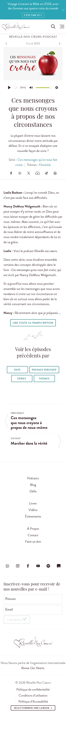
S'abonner (14, 620)
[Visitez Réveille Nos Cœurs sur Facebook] (28, 566)
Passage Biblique (44, 370)
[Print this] (55, 173)
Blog (33, 484)
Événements (33, 516)
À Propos (33, 528)
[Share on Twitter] (28, 173)
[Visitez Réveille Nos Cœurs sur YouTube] (38, 566)
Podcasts (33, 478)
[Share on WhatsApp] (19, 173)
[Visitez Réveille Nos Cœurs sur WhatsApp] (7, 566)
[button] (61, 26)
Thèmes (44, 378)
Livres (33, 503)
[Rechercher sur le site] (53, 26)
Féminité (45, 164)
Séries (21, 378)
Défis (33, 491)
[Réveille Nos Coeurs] (16, 26)
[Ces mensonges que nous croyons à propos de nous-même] (6, 43)
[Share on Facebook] (11, 173)
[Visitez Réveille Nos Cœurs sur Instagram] (17, 566)
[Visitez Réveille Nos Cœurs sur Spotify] (48, 566)
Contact (33, 535)
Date (17, 370)
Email (9, 609)
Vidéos (33, 509)
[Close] (63, 10)
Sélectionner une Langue (32, 708)
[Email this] (46, 173)
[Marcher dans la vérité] (59, 43)
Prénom (10, 599)
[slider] (16, 87)
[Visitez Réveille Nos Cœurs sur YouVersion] (58, 566)
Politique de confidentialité (33, 689)
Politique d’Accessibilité (33, 701)
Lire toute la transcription (33, 323)
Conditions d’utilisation (33, 695)
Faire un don (33, 541)
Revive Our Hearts (32, 668)
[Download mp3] (37, 173)
